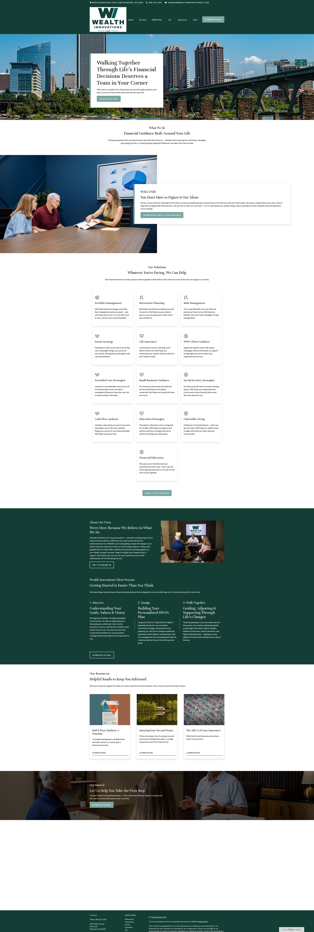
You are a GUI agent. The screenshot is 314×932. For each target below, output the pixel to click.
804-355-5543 (155, 2)
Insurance (129, 927)
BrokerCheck (203, 921)
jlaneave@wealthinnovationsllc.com (188, 2)
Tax (126, 930)
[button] (131, 19)
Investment (129, 922)
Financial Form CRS (159, 917)
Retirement (129, 919)
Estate (127, 925)
